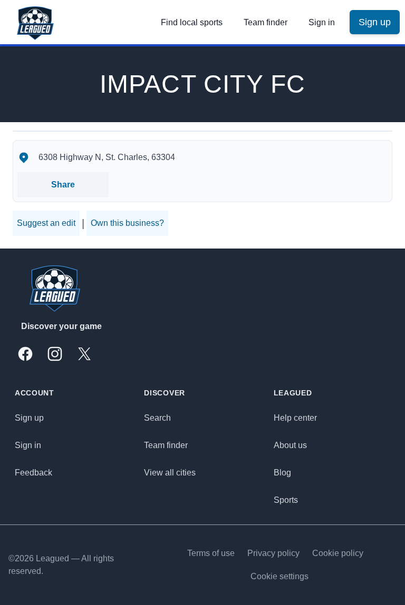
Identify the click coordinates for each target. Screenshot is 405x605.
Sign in (321, 22)
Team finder (265, 22)
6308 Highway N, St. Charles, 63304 (106, 157)
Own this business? (127, 223)
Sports (286, 499)
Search (157, 417)
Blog (282, 472)
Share (63, 184)
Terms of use (211, 553)
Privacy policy (273, 553)
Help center (295, 417)
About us (290, 445)
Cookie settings (279, 576)
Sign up (29, 417)
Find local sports (192, 22)
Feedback (33, 472)
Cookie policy (337, 553)
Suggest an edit (46, 223)
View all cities (170, 472)
